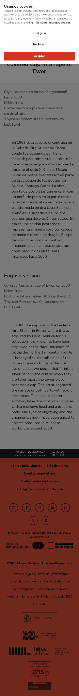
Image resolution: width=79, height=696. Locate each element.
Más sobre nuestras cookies (52, 23)
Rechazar (39, 44)
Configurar (39, 33)
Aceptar (39, 56)
